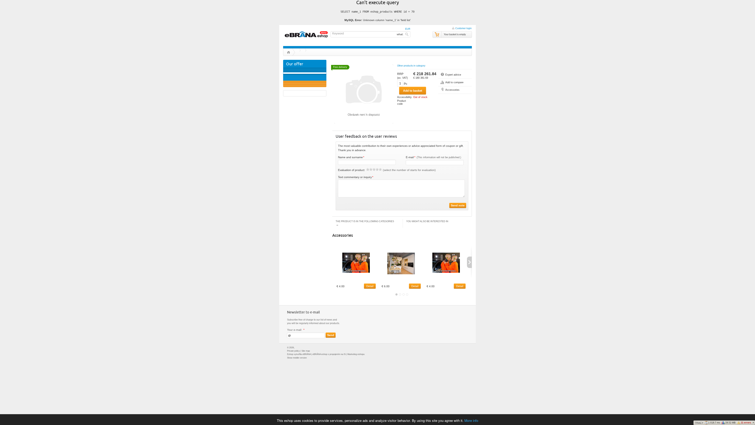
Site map (306, 351)
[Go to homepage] (306, 34)
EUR (407, 29)
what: (400, 34)
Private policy (293, 351)
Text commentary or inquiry (355, 177)
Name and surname (351, 157)
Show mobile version (297, 358)
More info (471, 420)
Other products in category (411, 65)
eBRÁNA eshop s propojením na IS (329, 354)
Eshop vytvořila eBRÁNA (299, 354)
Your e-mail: (295, 330)
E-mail (433, 157)
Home (288, 52)
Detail (369, 286)
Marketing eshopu (356, 354)
